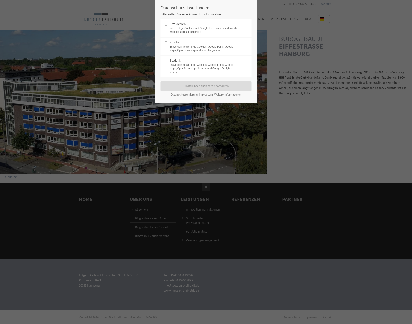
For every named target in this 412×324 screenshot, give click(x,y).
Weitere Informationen (227, 94)
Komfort (201, 46)
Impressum (206, 94)
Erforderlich (204, 27)
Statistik (201, 66)
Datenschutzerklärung (184, 94)
